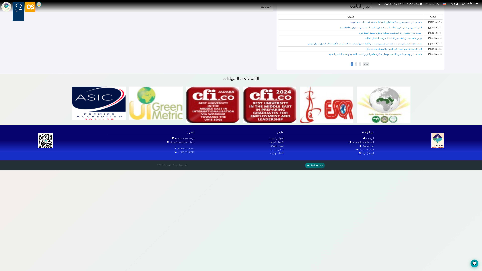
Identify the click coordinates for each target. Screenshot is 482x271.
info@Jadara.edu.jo (185, 138)
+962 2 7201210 (186, 152)
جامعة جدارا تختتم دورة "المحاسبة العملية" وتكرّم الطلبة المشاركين (390, 33)
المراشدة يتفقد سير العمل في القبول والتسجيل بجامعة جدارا (394, 49)
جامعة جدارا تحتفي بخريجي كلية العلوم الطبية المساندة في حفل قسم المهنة (386, 22)
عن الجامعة (368, 146)
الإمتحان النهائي (277, 142)
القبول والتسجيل (276, 138)
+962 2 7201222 (186, 148)
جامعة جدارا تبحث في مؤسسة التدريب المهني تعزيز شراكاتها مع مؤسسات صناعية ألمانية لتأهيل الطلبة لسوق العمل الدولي (365, 43)
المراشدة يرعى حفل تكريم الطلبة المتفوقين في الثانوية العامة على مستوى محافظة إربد (381, 27)
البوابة (452, 4)
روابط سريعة (431, 4)
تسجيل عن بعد (277, 149)
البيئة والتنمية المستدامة (363, 142)
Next (366, 64)
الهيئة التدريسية (367, 149)
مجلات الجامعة (413, 4)
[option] (99, 105)
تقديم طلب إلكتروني (392, 4)
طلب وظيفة (276, 153)
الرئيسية (370, 138)
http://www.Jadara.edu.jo (182, 142)
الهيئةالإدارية (368, 153)
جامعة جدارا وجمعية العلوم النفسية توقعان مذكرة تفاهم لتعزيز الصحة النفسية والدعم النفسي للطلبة (375, 54)
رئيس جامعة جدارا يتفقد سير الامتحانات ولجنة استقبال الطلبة (393, 38)
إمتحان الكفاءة (277, 146)
